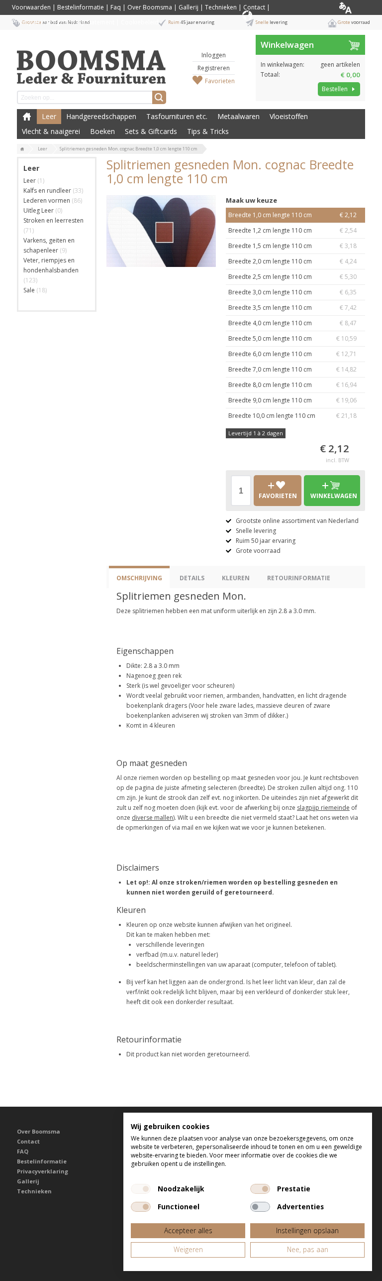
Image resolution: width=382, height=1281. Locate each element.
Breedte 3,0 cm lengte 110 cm (292, 292)
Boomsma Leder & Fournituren (27, 117)
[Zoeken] (159, 97)
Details (192, 578)
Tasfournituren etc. (176, 116)
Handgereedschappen (101, 116)
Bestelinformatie (80, 7)
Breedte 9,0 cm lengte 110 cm (292, 400)
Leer (49, 116)
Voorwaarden (31, 7)
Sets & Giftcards (151, 131)
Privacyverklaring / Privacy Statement (63, 22)
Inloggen (213, 55)
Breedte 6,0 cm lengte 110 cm (292, 354)
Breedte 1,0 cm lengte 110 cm (292, 215)
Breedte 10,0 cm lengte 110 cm (292, 415)
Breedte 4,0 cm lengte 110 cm (292, 323)
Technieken (221, 7)
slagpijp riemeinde (323, 807)
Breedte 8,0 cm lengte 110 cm (292, 385)
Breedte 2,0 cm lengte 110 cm (292, 261)
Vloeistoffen (289, 116)
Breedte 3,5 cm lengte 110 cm (292, 307)
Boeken (102, 131)
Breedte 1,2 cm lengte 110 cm (292, 230)
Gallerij (188, 7)
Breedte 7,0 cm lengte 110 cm (292, 369)
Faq (115, 7)
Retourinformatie (298, 578)
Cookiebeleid (140, 22)
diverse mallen (152, 817)
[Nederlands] (353, 7)
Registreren (213, 68)
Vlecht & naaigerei (51, 131)
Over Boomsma (149, 7)
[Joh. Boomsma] (91, 62)
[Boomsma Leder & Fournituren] (22, 149)
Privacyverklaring (42, 1171)
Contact (254, 7)
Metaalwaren (238, 116)
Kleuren (236, 578)
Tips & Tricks (208, 131)
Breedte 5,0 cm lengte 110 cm (292, 338)
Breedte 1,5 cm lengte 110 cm (292, 246)
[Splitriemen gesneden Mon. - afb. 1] (161, 231)
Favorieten (220, 81)
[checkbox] (141, 1189)
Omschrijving (139, 578)
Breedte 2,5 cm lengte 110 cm (292, 276)
